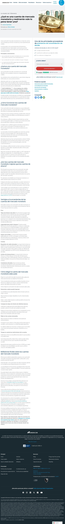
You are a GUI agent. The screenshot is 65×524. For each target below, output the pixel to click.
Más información (32, 441)
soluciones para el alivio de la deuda (11, 391)
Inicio (10, 2)
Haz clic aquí (59, 77)
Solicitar (15, 2)
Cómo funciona (37, 459)
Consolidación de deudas (41, 85)
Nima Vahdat (11, 27)
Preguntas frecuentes (54, 456)
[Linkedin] (41, 97)
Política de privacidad (6, 469)
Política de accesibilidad (22, 471)
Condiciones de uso (21, 469)
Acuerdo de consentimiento (8, 471)
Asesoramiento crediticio (41, 89)
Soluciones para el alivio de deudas (44, 84)
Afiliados (18, 461)
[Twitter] (38, 97)
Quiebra (37, 91)
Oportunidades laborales (7, 461)
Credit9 (57, 476)
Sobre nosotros (20, 459)
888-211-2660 (36, 468)
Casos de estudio (37, 461)
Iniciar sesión (55, 2)
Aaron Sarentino (7, 24)
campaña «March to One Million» (15, 382)
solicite (7, 401)
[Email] (44, 97)
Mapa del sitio (4, 474)
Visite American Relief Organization (43, 488)
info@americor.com (45, 468)
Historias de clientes (54, 459)
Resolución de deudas (40, 87)
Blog (34, 456)
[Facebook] (36, 97)
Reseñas (51, 461)
